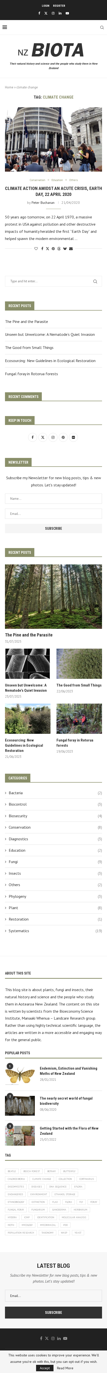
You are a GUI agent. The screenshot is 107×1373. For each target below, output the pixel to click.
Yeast (78, 1232)
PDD (65, 1225)
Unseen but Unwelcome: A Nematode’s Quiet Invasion (50, 334)
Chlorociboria (16, 1179)
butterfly (69, 1171)
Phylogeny (55, 896)
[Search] (102, 27)
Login (45, 5)
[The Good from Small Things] (79, 664)
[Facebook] (39, 13)
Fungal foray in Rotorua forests (31, 373)
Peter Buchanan (43, 202)
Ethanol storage (64, 1194)
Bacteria (55, 792)
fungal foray (16, 1209)
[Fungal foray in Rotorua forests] (79, 719)
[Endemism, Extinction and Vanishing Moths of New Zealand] (20, 1076)
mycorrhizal (48, 1225)
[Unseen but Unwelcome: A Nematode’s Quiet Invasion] (28, 664)
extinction (38, 1202)
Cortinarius (86, 1179)
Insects (55, 873)
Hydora (12, 1217)
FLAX (55, 1202)
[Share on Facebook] (42, 248)
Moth (11, 1225)
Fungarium (38, 1209)
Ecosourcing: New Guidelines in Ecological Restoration (50, 360)
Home (9, 87)
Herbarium (80, 1209)
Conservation (55, 827)
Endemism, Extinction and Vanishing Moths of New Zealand (68, 1071)
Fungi (55, 861)
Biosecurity (55, 815)
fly (81, 1202)
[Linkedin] (60, 13)
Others (55, 884)
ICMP (27, 1217)
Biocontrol (55, 804)
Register (59, 5)
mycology (27, 1225)
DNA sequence (58, 1186)
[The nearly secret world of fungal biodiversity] (20, 1106)
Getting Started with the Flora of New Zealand (69, 1131)
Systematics (55, 930)
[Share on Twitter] (47, 248)
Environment (38, 1194)
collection (65, 1179)
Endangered (15, 1194)
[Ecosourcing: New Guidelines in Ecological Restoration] (28, 719)
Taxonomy (48, 1232)
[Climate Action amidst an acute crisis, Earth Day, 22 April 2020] (53, 139)
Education (55, 850)
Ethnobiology (16, 1202)
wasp (64, 1232)
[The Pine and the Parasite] (53, 596)
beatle (12, 1171)
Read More (65, 1368)
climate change (41, 1179)
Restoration (55, 919)
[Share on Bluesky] (65, 248)
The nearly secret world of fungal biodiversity (66, 1101)
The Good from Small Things (29, 347)
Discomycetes (16, 1186)
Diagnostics (55, 838)
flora (68, 1202)
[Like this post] (36, 248)
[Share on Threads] (59, 248)
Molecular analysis (74, 1217)
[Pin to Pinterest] (53, 248)
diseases (36, 1186)
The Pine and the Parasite (26, 321)
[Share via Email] (71, 248)
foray (93, 1202)
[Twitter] (46, 13)
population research (21, 1232)
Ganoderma (59, 1209)
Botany (51, 1171)
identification (45, 1217)
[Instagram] (53, 13)
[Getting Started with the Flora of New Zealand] (20, 1136)
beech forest (31, 1171)
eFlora (78, 1186)
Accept (45, 1368)
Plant (55, 907)
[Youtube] (67, 13)
